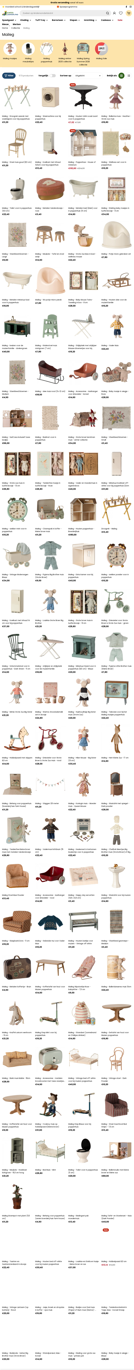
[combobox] (65, 13)
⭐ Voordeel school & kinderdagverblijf (20, 6)
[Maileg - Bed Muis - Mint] (50, 1151)
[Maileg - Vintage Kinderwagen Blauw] (17, 555)
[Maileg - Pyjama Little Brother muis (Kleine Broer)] (116, 647)
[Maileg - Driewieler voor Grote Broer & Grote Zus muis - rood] (50, 738)
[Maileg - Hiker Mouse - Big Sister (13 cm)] (83, 738)
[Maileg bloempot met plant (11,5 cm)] (17, 1196)
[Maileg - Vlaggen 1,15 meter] (50, 784)
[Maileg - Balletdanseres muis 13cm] (116, 967)
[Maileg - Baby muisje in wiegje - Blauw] (116, 1334)
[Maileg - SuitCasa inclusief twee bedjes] (17, 418)
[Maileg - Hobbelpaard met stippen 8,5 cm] (17, 738)
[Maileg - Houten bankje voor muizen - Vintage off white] (83, 922)
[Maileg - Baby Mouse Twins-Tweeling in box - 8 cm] (83, 281)
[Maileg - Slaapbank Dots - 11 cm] (17, 922)
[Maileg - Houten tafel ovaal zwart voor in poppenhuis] (83, 97)
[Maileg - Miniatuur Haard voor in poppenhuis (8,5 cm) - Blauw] (83, 647)
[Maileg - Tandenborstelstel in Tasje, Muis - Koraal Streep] (116, 1288)
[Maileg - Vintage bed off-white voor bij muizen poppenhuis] (83, 1059)
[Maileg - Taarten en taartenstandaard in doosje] (17, 1242)
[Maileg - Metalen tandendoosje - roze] (50, 189)
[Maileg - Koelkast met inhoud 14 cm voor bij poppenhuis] (17, 601)
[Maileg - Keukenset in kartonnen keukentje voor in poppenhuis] (83, 830)
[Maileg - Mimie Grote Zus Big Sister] (17, 693)
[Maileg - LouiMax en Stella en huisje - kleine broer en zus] (83, 1242)
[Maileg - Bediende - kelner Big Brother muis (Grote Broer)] (17, 1334)
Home (5, 28)
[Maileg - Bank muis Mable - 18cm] (17, 1059)
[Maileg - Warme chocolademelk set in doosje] (50, 693)
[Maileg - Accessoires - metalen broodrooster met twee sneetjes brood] (50, 1059)
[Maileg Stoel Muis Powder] (17, 876)
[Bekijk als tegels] (121, 76)
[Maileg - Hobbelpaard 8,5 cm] (116, 1242)
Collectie (15, 28)
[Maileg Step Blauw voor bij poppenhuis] (83, 1105)
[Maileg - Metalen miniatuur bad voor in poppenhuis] (17, 281)
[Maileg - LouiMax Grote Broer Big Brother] (50, 601)
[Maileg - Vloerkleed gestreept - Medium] (116, 922)
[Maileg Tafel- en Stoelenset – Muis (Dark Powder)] (116, 1196)
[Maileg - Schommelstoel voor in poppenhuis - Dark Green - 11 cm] (17, 647)
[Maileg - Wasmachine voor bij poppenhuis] (50, 97)
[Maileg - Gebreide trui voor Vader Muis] (50, 922)
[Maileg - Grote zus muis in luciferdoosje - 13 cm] (17, 464)
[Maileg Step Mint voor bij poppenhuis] (50, 1013)
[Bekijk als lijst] (129, 76)
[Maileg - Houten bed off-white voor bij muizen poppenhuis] (50, 1242)
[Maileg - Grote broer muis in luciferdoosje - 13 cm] (83, 601)
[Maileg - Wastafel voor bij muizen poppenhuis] (116, 876)
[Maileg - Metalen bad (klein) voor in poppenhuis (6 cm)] (83, 189)
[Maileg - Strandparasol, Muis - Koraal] (50, 1334)
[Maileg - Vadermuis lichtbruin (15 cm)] (50, 830)
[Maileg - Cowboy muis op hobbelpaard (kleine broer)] (50, 1105)
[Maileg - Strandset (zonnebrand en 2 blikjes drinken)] (83, 1013)
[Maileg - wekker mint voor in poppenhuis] (17, 509)
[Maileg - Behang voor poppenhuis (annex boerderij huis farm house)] (50, 1196)
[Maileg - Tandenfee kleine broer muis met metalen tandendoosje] (17, 830)
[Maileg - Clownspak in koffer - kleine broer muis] (50, 509)
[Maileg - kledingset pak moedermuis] (83, 1196)
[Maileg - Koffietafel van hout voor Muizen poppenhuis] (50, 967)
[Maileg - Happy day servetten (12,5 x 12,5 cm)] (83, 876)
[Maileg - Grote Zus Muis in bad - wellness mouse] (83, 235)
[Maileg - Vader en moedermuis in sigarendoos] (83, 464)
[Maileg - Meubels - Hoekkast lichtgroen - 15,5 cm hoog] (17, 1151)
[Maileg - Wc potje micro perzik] (50, 281)
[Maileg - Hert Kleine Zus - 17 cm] (116, 738)
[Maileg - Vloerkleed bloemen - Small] (116, 418)
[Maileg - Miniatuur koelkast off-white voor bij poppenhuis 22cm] (116, 464)
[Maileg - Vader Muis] (116, 326)
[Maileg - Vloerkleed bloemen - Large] (17, 235)
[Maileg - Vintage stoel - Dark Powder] (116, 1059)
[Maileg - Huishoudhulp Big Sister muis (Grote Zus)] (83, 693)
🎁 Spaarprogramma (67, 6)
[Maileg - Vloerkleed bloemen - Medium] (17, 372)
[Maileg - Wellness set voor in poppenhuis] (116, 143)
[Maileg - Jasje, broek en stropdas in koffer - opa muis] (50, 1288)
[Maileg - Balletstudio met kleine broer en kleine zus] (116, 1151)
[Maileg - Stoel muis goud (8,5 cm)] (17, 143)
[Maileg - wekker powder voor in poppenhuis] (116, 555)
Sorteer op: (66, 75)
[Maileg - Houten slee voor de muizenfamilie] (116, 281)
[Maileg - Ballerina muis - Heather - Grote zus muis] (116, 97)
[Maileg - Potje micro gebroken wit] (116, 235)
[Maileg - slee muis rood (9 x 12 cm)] (50, 372)
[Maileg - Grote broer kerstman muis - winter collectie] (83, 418)
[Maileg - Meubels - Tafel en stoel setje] (50, 235)
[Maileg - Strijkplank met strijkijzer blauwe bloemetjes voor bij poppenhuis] (83, 326)
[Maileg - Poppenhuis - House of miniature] (83, 143)
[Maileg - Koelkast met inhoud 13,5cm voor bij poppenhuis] (50, 143)
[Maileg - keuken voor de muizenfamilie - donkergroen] (17, 326)
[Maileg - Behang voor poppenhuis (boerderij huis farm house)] (17, 784)
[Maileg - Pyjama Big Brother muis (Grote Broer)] (50, 555)
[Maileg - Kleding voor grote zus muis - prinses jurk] (83, 1334)
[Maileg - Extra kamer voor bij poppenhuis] (83, 555)
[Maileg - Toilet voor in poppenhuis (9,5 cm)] (17, 189)
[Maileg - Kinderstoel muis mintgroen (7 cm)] (50, 326)
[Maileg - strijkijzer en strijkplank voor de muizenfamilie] (50, 647)
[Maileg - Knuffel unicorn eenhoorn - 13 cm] (17, 1013)
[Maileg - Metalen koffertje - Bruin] (17, 967)
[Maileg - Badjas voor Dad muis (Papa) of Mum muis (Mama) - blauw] (83, 1288)
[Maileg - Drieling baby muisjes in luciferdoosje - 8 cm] (116, 189)
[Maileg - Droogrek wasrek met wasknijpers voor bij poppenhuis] (17, 97)
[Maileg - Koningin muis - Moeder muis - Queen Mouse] (83, 784)
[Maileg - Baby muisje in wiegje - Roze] (116, 372)
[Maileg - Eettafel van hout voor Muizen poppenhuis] (116, 1013)
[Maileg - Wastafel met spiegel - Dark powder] (116, 784)
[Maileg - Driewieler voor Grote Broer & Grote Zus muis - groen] (116, 601)
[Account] (114, 13)
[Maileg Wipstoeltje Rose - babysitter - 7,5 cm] (83, 967)
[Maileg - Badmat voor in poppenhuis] (50, 418)
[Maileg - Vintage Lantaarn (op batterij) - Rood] (17, 1288)
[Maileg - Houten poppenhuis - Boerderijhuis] (83, 509)
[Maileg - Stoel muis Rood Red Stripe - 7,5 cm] (116, 1105)
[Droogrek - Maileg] (116, 509)
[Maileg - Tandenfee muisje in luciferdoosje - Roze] (50, 464)
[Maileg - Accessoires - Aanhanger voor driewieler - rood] (50, 876)
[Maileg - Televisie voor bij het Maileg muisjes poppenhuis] (116, 693)
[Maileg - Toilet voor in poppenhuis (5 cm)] (83, 1151)
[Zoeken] (107, 13)
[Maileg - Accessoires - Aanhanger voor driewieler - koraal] (83, 372)
